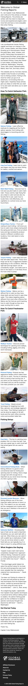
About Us (6, 667)
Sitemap (5, 677)
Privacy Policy (7, 675)
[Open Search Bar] (18, 2)
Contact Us (6, 670)
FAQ (4, 672)
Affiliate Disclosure (9, 665)
